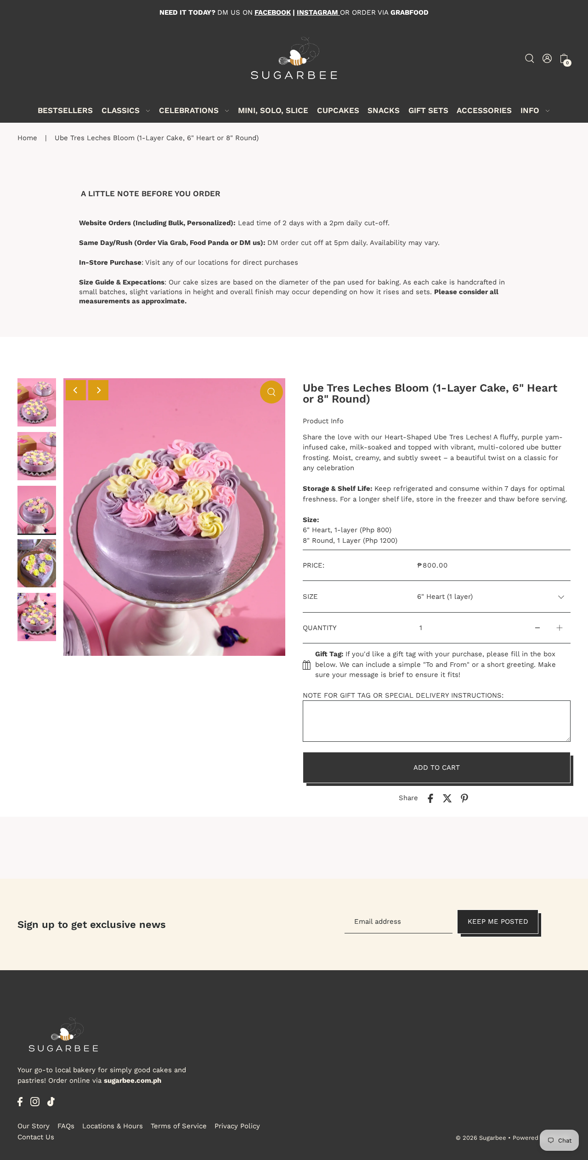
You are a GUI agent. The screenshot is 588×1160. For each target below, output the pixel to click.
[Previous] (76, 390)
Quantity (320, 628)
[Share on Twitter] (447, 798)
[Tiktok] (51, 1101)
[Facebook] (20, 1101)
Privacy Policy (237, 1126)
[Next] (98, 390)
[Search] (529, 57)
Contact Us (35, 1137)
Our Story (33, 1126)
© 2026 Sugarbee (481, 1137)
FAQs (65, 1126)
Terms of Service (179, 1126)
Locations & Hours (112, 1126)
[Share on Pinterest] (464, 798)
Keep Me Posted (498, 922)
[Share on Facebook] (430, 798)
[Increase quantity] (559, 628)
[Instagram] (35, 1101)
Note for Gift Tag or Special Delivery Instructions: (403, 695)
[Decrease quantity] (537, 628)
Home (27, 138)
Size (310, 596)
